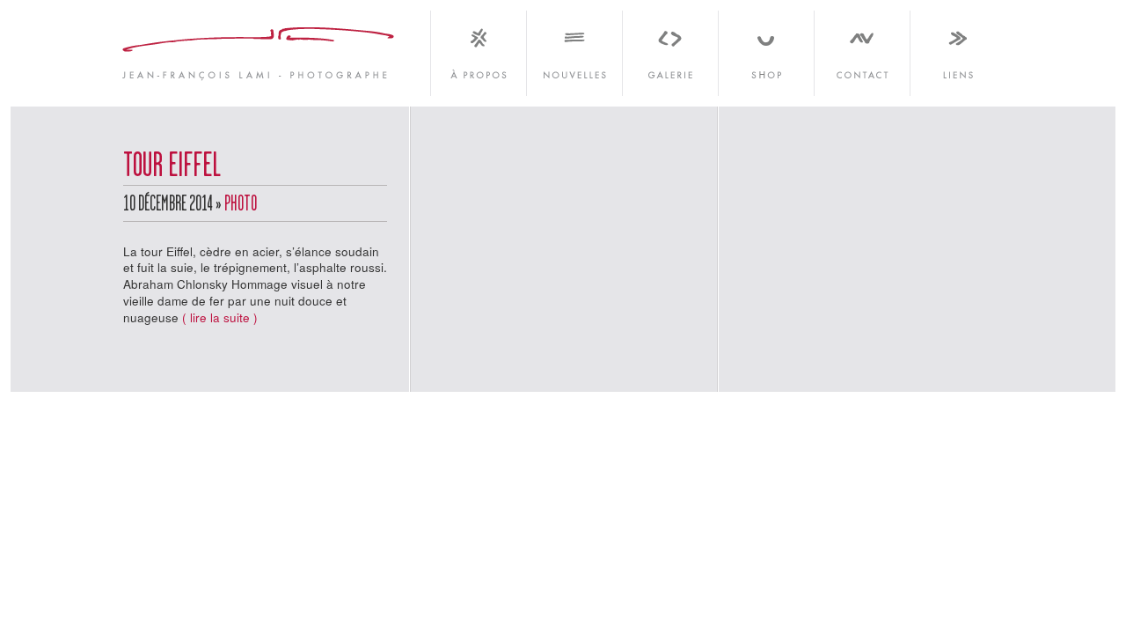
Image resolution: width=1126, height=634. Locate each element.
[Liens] (957, 48)
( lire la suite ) (220, 317)
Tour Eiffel (172, 167)
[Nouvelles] (574, 48)
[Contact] (862, 48)
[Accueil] (259, 48)
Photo (240, 205)
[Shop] (766, 48)
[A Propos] (478, 48)
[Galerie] (670, 48)
